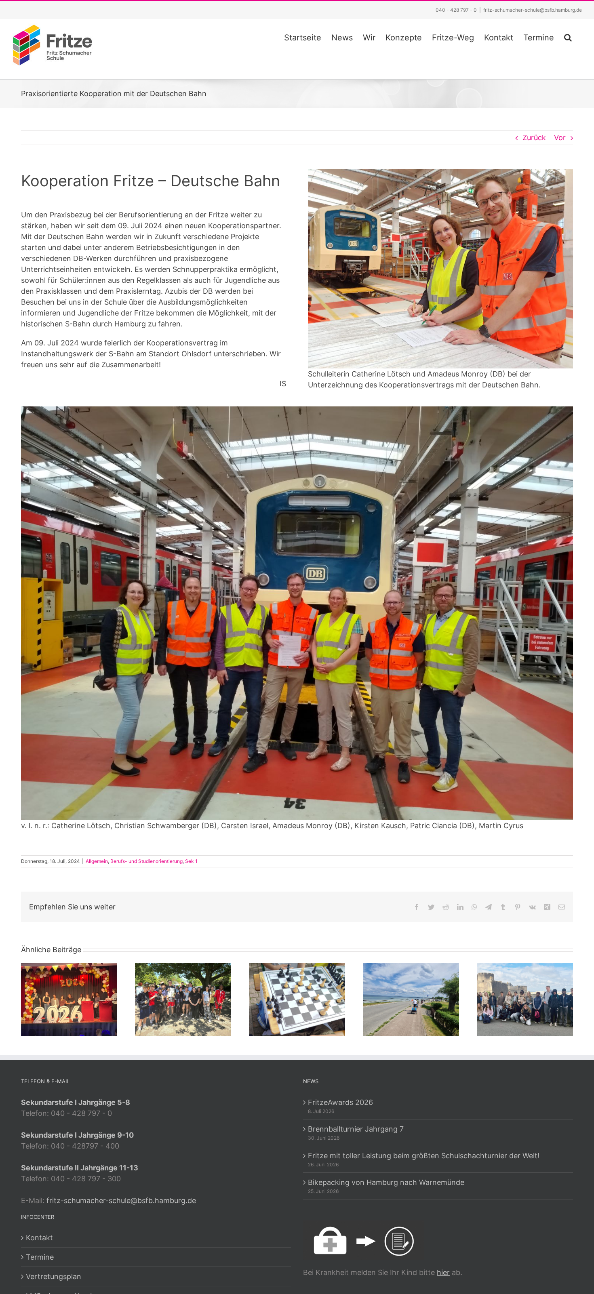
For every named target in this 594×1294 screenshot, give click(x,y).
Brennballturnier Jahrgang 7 (356, 1129)
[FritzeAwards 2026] (69, 999)
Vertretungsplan (53, 1276)
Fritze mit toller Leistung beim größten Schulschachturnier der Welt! (423, 1155)
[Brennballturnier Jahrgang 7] (183, 999)
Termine (40, 1257)
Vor (560, 137)
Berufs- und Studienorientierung (146, 861)
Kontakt (39, 1237)
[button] (568, 36)
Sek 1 (191, 861)
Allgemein (97, 861)
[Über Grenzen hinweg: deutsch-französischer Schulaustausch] (525, 999)
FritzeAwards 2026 (340, 1102)
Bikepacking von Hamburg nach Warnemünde (386, 1182)
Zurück (534, 137)
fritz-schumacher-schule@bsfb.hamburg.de (532, 10)
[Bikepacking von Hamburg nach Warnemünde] (411, 999)
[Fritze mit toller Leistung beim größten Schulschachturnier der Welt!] (297, 999)
